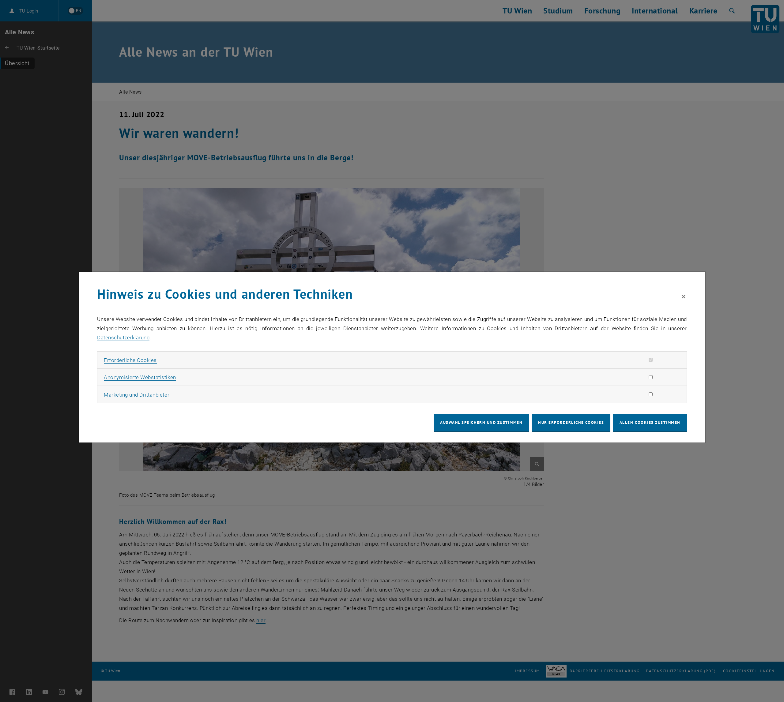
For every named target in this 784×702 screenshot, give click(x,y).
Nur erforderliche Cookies (571, 422)
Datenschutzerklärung (123, 337)
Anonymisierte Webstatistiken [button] (140, 377)
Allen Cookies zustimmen (650, 422)
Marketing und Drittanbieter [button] (136, 395)
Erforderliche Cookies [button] (130, 360)
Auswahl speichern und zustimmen (481, 422)
